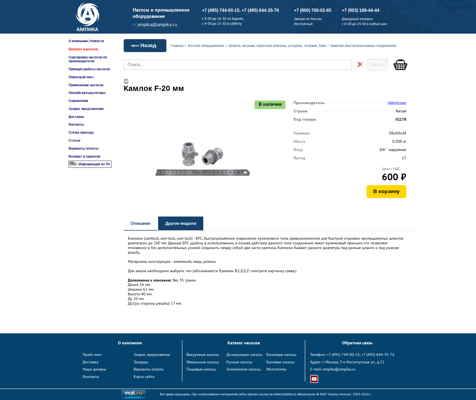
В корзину (386, 191)
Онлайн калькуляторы (87, 93)
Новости (97, 41)
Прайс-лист (92, 354)
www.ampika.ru (285, 394)
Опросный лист (81, 77)
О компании (78, 41)
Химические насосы (243, 369)
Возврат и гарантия (84, 156)
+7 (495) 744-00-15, (222, 10)
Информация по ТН (94, 164)
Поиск (377, 64)
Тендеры (141, 362)
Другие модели (180, 223)
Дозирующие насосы (244, 354)
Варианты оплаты (83, 148)
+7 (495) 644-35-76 (260, 10)
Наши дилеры (94, 369)
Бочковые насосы (281, 354)
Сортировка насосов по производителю (88, 59)
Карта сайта (144, 376)
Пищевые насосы (201, 369)
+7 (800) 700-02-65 (312, 10)
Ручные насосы (239, 362)
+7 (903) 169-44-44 (360, 10)
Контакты (76, 124)
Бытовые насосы (280, 362)
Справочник (78, 101)
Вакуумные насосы (202, 354)
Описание (140, 223)
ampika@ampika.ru (157, 24)
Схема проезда (81, 132)
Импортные (397, 103)
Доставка (76, 117)
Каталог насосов (83, 49)
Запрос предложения (86, 109)
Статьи (74, 140)
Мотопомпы (276, 369)
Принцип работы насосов (89, 69)
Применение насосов (86, 85)
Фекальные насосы (202, 362)
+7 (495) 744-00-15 (343, 354)
